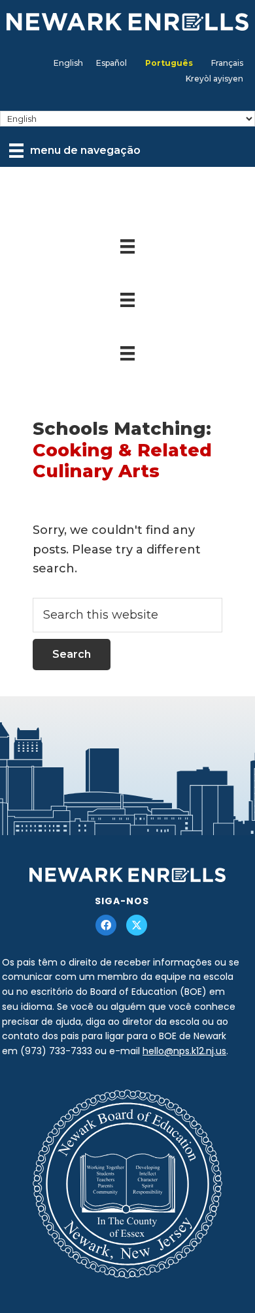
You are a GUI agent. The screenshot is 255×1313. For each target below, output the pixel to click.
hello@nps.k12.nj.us (184, 1050)
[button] (105, 925)
